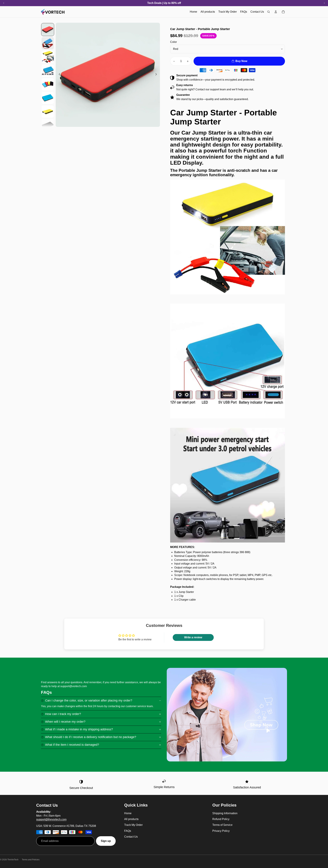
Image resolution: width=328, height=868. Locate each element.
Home (128, 813)
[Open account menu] (275, 12)
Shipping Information (224, 813)
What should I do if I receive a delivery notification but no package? (90, 737)
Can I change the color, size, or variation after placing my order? (88, 700)
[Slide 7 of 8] (48, 111)
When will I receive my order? (65, 721)
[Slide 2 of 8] (48, 43)
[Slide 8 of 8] (48, 125)
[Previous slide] (58, 75)
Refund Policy (220, 819)
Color (173, 41)
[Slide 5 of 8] (48, 84)
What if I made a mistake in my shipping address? (79, 729)
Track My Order (133, 824)
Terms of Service (222, 824)
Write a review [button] (193, 637)
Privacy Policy (221, 830)
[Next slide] (157, 75)
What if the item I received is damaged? (72, 744)
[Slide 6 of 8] (48, 98)
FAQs (127, 830)
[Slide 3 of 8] (48, 57)
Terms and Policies (30, 859)
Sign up (106, 840)
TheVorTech (12, 859)
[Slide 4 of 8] (48, 70)
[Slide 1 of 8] (48, 29)
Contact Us (131, 836)
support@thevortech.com (51, 819)
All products (131, 819)
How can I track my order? (63, 714)
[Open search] (268, 12)
